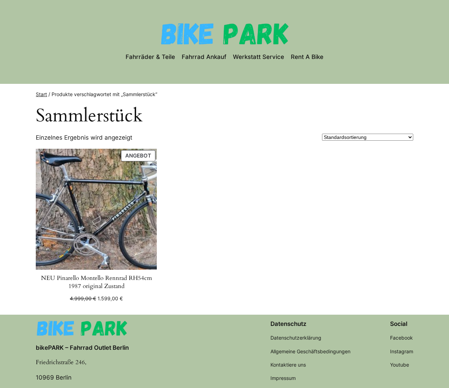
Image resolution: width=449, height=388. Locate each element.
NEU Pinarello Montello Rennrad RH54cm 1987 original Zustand (96, 282)
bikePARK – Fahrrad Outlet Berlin (82, 347)
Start (41, 94)
